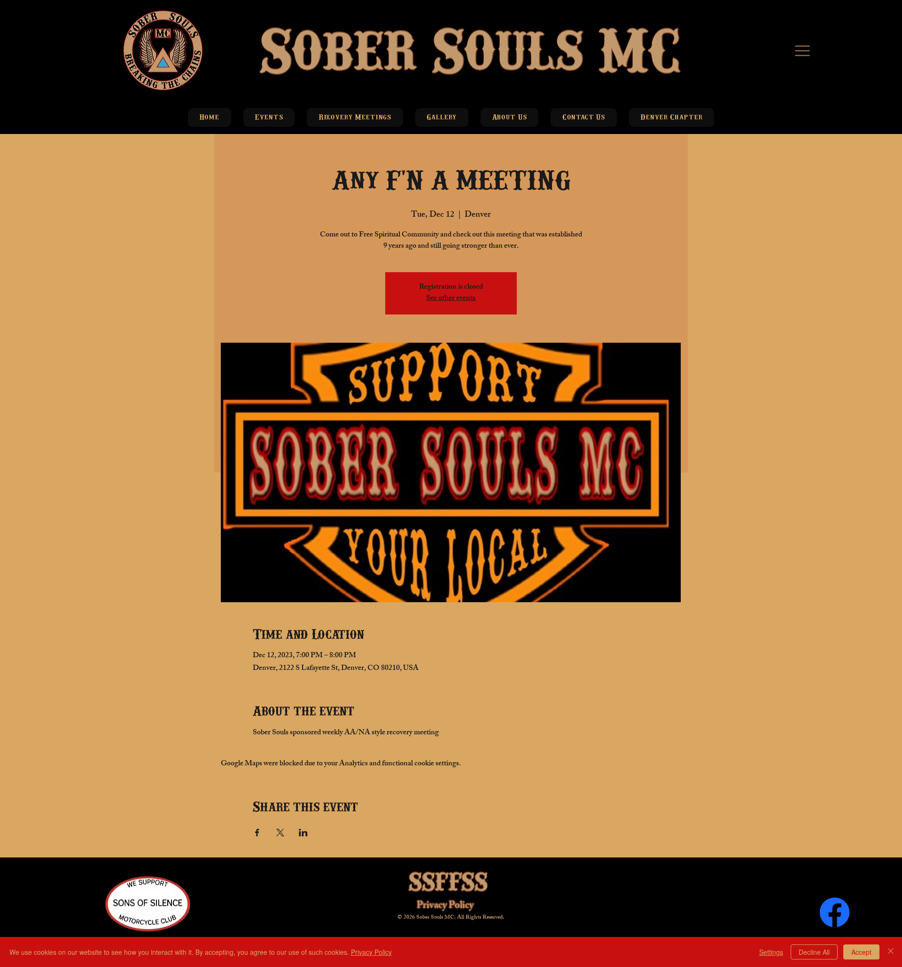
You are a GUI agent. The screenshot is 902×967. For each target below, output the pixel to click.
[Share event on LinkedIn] (303, 832)
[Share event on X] (280, 832)
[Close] (890, 951)
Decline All (814, 952)
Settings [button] (771, 952)
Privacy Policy (445, 906)
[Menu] (803, 50)
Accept (861, 952)
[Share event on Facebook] (257, 832)
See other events (450, 299)
